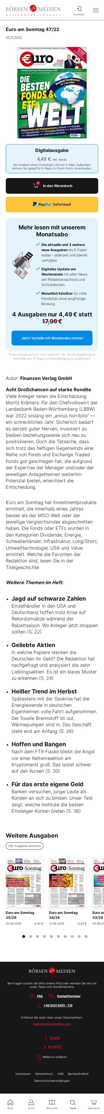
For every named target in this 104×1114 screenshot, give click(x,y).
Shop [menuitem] (10, 1108)
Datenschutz (44, 1073)
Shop (54, 1038)
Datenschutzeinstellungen (52, 1080)
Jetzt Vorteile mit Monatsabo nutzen (52, 338)
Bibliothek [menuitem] (52, 1108)
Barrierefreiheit (78, 1073)
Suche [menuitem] (73, 1108)
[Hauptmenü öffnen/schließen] (95, 10)
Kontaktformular (69, 996)
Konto (54, 1047)
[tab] (23, 936)
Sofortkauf (62, 204)
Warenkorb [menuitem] (94, 1108)
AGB (60, 1073)
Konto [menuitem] (31, 1108)
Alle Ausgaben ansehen (24, 845)
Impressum (23, 1073)
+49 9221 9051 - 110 (58, 1005)
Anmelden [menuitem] (79, 14)
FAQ (40, 996)
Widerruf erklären (54, 1057)
